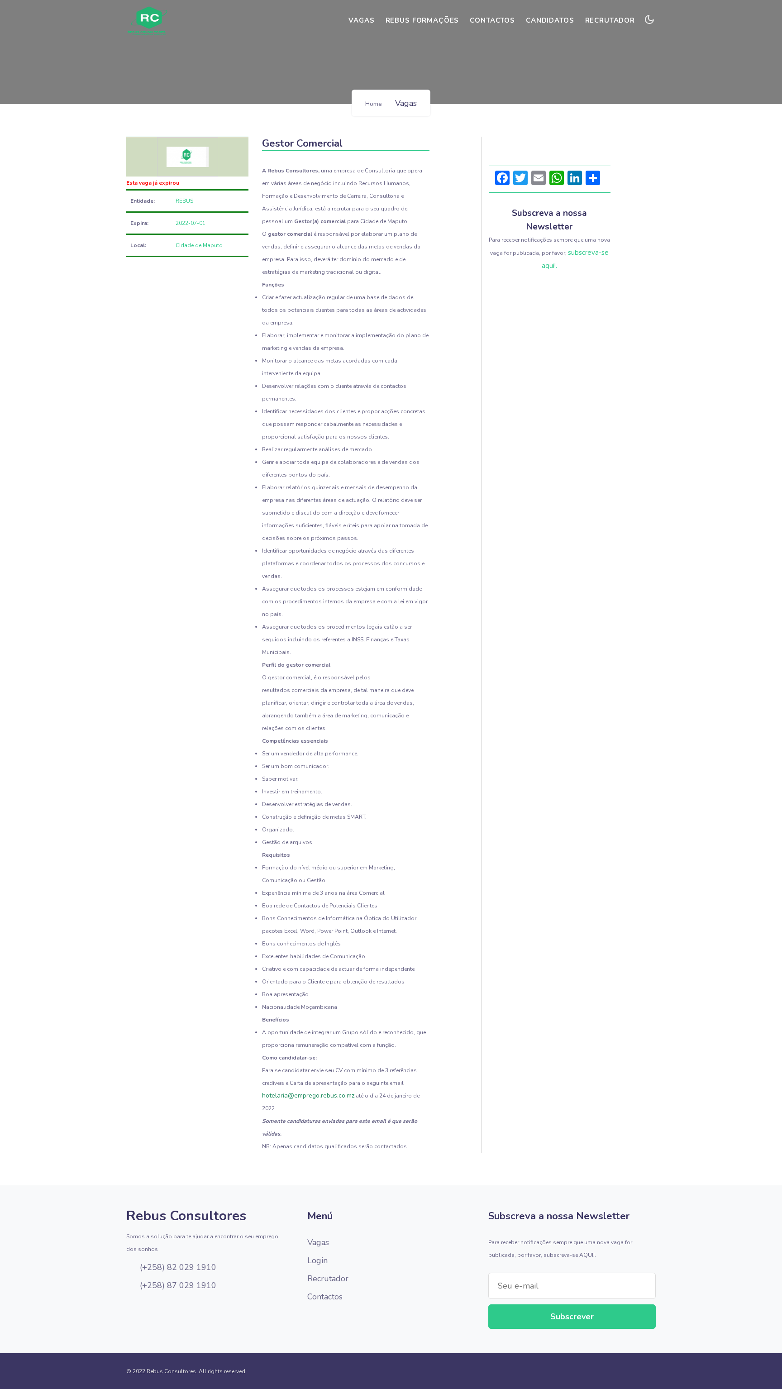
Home (373, 104)
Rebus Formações (422, 20)
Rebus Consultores (186, 1216)
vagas (361, 20)
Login (317, 1260)
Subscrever (572, 1316)
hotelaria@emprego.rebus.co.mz (308, 1095)
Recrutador (610, 20)
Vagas (318, 1242)
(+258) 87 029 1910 (177, 1285)
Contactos (492, 20)
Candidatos (550, 20)
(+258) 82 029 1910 (177, 1267)
